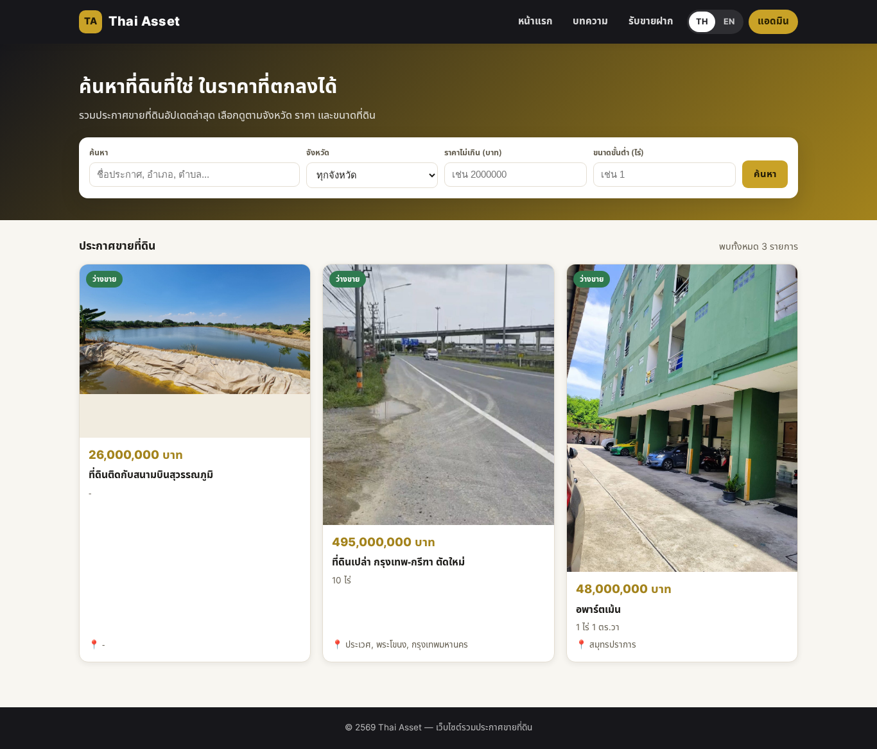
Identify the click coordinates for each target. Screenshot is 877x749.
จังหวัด (317, 153)
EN (729, 21)
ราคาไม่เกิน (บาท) (473, 153)
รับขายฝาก (651, 21)
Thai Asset (132, 21)
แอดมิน (773, 21)
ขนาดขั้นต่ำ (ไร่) (618, 153)
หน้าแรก (535, 21)
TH (702, 21)
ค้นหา (98, 153)
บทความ (590, 21)
